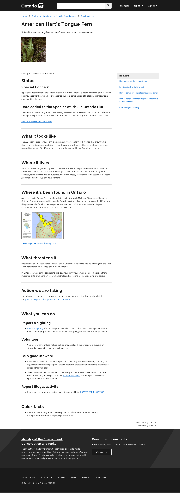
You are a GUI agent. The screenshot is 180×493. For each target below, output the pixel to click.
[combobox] (84, 5)
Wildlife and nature (68, 16)
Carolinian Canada (71, 375)
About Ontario (28, 477)
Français (124, 5)
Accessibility (46, 477)
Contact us (101, 452)
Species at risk (87, 16)
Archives (61, 477)
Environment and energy (43, 16)
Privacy (85, 477)
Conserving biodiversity (129, 107)
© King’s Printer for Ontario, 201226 (38, 483)
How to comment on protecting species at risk (138, 93)
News (73, 477)
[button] (108, 6)
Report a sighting (35, 328)
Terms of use (100, 477)
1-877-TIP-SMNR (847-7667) (92, 392)
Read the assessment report (36, 121)
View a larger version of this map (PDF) (39, 243)
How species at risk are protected (133, 81)
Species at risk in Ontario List (131, 87)
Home (24, 16)
